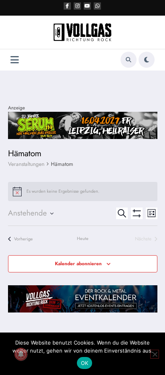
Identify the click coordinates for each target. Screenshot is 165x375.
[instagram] (77, 6)
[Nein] (154, 354)
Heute (83, 239)
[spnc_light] (147, 60)
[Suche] (129, 60)
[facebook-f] (67, 6)
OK (85, 363)
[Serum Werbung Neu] (82, 125)
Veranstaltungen (26, 164)
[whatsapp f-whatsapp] (97, 6)
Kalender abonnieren (78, 263)
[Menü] (15, 60)
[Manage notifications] (20, 354)
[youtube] (87, 6)
